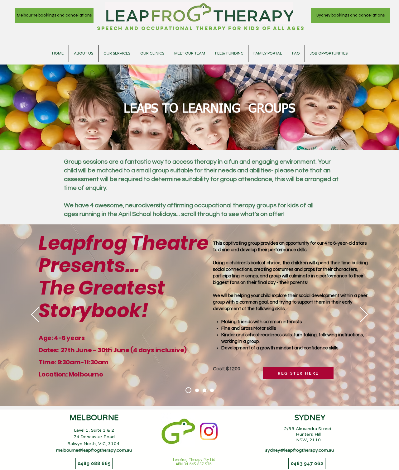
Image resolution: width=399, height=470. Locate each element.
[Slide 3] (204, 390)
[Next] (364, 315)
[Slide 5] (212, 390)
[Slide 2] (197, 390)
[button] (152, 53)
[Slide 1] (188, 390)
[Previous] (35, 315)
